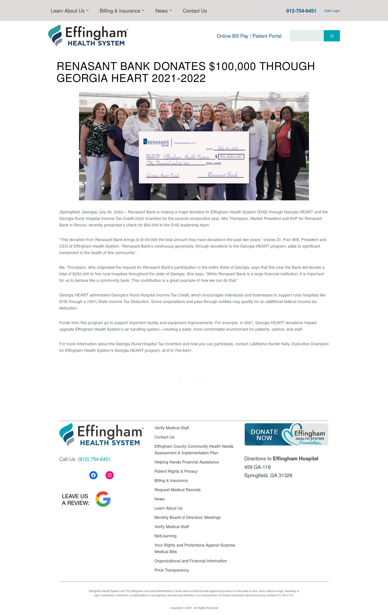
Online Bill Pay (232, 35)
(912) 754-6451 (94, 458)
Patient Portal (267, 35)
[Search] (332, 35)
